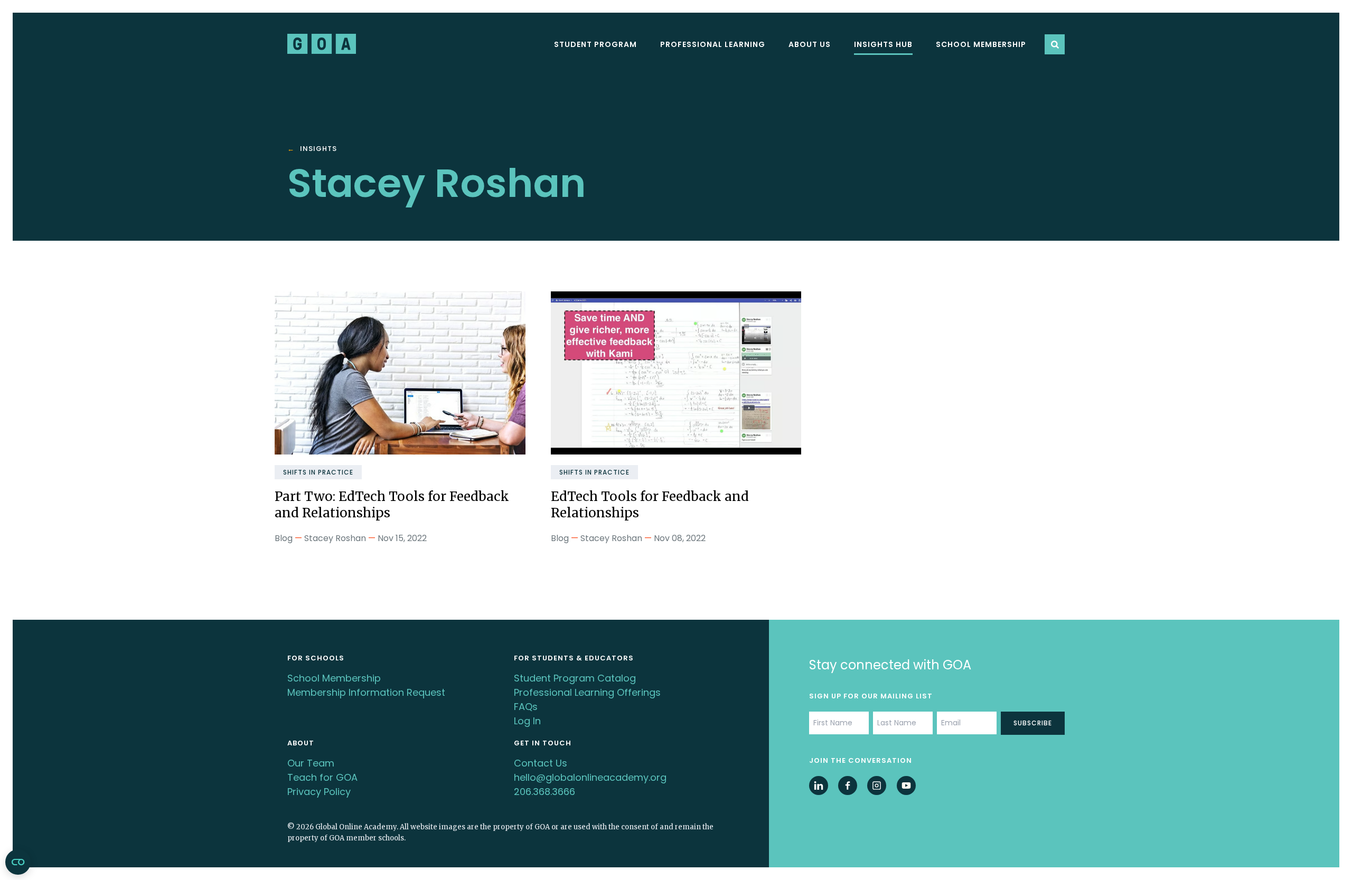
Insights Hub (883, 44)
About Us (809, 44)
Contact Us (540, 763)
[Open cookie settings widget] (18, 862)
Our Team (310, 763)
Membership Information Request (366, 692)
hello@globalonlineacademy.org (590, 777)
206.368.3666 (544, 791)
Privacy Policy (319, 791)
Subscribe (1032, 722)
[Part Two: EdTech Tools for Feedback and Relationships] (400, 373)
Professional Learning (712, 44)
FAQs (526, 706)
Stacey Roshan (335, 538)
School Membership (981, 44)
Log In (527, 720)
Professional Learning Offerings (587, 692)
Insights (318, 149)
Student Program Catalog (575, 678)
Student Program (595, 44)
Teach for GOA (322, 777)
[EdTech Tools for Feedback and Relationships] (676, 373)
